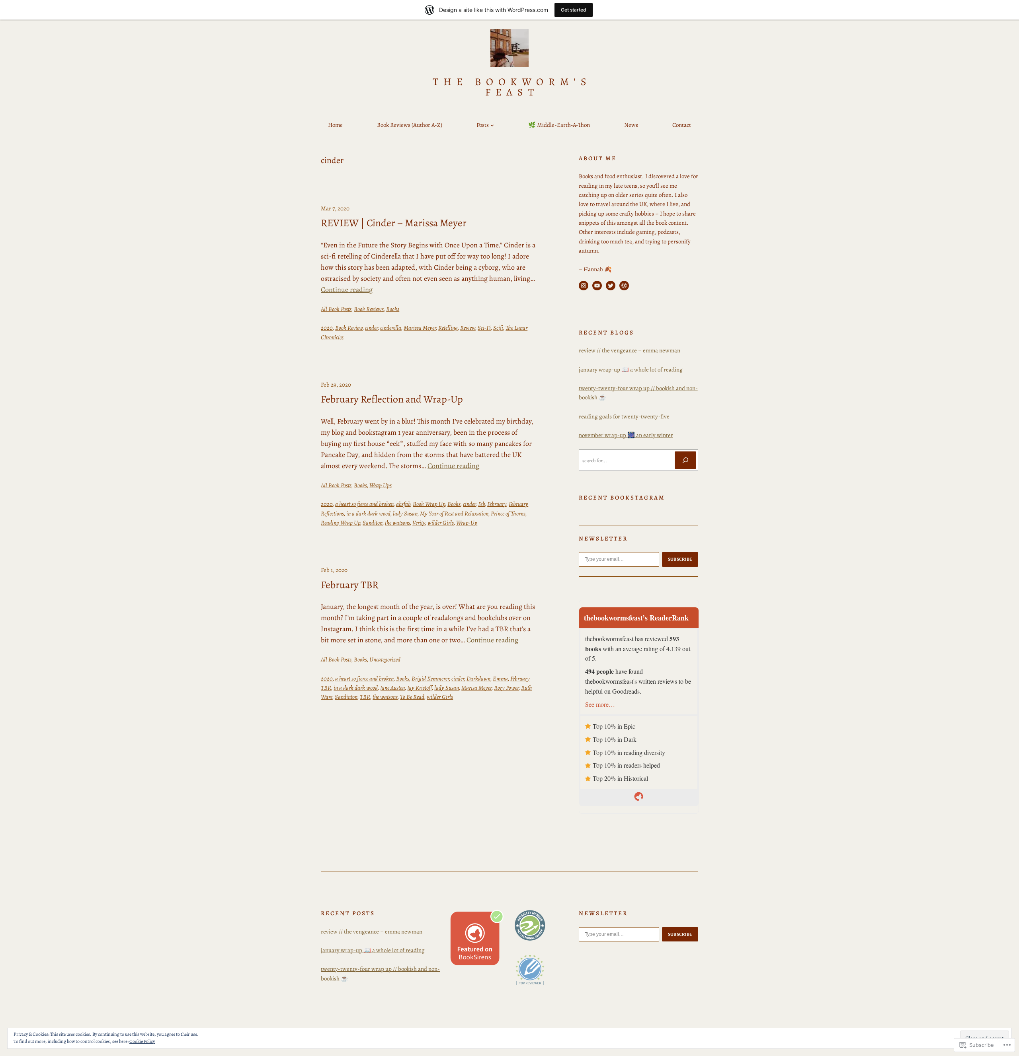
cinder (371, 328)
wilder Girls (441, 523)
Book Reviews (369, 309)
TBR (365, 697)
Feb (481, 504)
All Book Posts (336, 309)
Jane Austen (392, 688)
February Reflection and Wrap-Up (392, 399)
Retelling (448, 328)
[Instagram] (583, 285)
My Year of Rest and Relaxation (454, 513)
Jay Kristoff (419, 688)
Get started (573, 10)
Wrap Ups (380, 485)
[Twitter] (610, 285)
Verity (418, 523)
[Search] (685, 460)
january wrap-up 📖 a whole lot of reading (631, 369)
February (496, 504)
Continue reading (347, 289)
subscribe (680, 559)
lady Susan (405, 513)
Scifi (498, 328)
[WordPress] (624, 285)
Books (392, 309)
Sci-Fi (484, 328)
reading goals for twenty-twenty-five (624, 416)
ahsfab (403, 504)
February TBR (350, 585)
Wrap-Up (466, 523)
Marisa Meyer (476, 688)
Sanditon (373, 523)
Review (467, 328)
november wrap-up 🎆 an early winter (626, 435)
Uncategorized (384, 659)
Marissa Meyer (420, 328)
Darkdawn (478, 679)
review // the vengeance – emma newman (629, 350)
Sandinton (346, 697)
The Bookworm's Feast (512, 87)
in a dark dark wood (368, 513)
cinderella (390, 328)
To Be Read (412, 697)
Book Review (349, 328)
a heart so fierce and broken (364, 504)
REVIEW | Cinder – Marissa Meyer (394, 223)
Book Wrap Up (429, 504)
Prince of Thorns (508, 513)
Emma (500, 679)
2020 (327, 328)
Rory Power (506, 688)
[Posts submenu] (492, 125)
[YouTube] (597, 285)
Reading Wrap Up (340, 523)
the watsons (397, 523)
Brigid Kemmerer (430, 679)
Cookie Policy (142, 1041)
